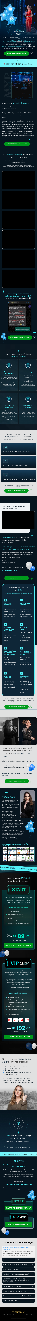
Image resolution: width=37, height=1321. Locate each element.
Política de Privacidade (21, 1317)
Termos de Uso (14, 1317)
